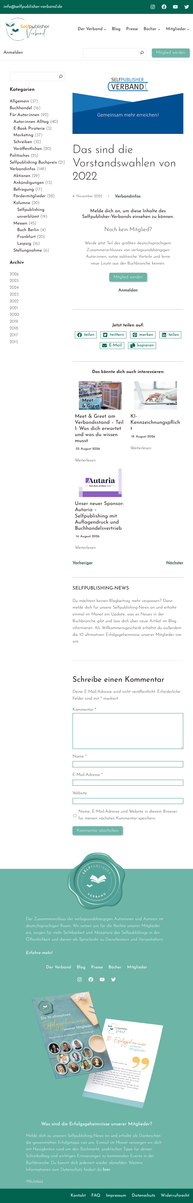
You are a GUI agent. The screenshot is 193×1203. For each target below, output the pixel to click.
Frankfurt (26, 237)
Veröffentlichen (27, 149)
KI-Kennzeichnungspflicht (155, 422)
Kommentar (84, 710)
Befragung (23, 190)
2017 (14, 335)
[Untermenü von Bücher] (159, 29)
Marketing (23, 135)
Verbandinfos (22, 169)
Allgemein (19, 101)
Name (79, 756)
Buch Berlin (28, 230)
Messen (20, 223)
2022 (14, 301)
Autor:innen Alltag (31, 122)
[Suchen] (142, 52)
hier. (107, 1170)
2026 (14, 274)
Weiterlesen (85, 460)
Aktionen (21, 176)
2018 (14, 328)
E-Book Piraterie (29, 129)
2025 (14, 281)
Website (79, 793)
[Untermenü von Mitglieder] (188, 29)
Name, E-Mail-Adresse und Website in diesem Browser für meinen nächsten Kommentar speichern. (127, 815)
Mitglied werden (170, 53)
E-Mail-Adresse (87, 775)
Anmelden (13, 53)
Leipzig (24, 244)
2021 (14, 308)
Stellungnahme (27, 251)
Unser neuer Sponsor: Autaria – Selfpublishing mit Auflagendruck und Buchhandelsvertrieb (99, 516)
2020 (14, 315)
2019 (14, 322)
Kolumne (21, 203)
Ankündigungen (28, 183)
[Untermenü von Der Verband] (105, 29)
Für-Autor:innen (24, 115)
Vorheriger (82, 563)
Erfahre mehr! (39, 953)
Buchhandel (21, 108)
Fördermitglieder (29, 196)
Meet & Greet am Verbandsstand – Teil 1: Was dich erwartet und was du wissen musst (99, 429)
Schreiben (22, 142)
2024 (14, 288)
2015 (14, 342)
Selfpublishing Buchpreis (33, 162)
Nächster (174, 563)
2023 (14, 295)
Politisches (19, 156)
